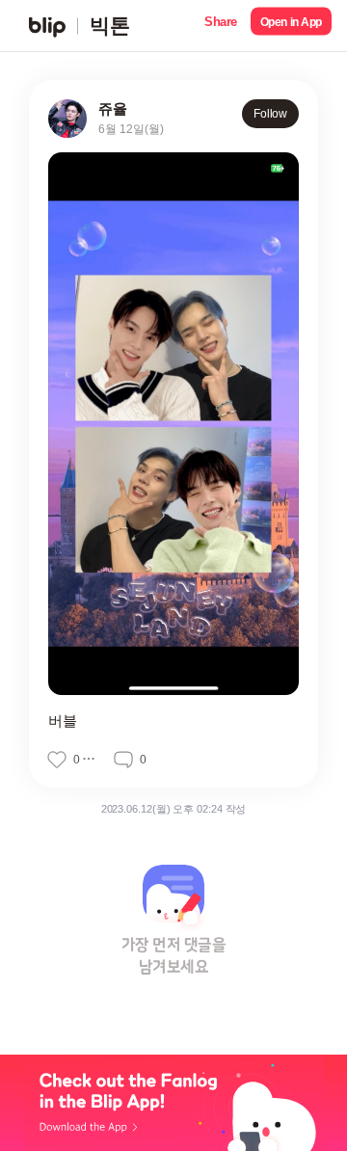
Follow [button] (270, 113)
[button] (220, 26)
